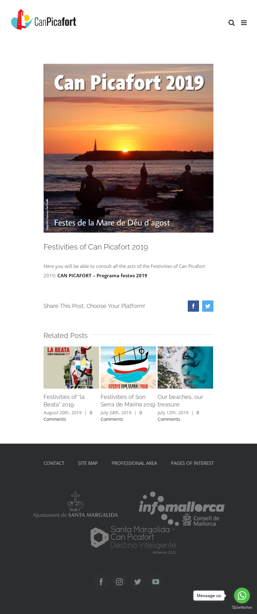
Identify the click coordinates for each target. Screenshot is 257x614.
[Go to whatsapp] (242, 595)
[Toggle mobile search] (231, 22)
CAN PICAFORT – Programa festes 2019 (102, 275)
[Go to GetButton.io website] (242, 608)
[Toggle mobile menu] (244, 22)
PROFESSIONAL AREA (134, 463)
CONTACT (54, 463)
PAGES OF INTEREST (192, 463)
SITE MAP (88, 463)
